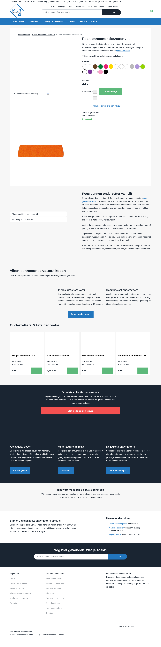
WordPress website (126, 626)
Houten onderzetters (55, 583)
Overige (49, 613)
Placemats (50, 593)
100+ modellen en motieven (80, 411)
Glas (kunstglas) (53, 603)
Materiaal (34, 21)
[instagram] (84, 503)
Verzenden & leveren (19, 583)
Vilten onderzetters (54, 578)
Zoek (112, 12)
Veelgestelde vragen (19, 598)
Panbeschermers (53, 588)
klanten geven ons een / (105, 106)
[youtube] (80, 503)
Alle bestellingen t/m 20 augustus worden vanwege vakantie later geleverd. (65, 2)
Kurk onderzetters (54, 608)
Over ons (83, 21)
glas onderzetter (123, 51)
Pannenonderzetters (80, 314)
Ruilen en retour (17, 588)
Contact (94, 21)
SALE (72, 21)
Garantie (13, 603)
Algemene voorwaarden (20, 593)
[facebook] (76, 503)
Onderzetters (18, 21)
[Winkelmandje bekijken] (149, 12)
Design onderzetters (53, 21)
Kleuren (85, 62)
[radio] (85, 66)
